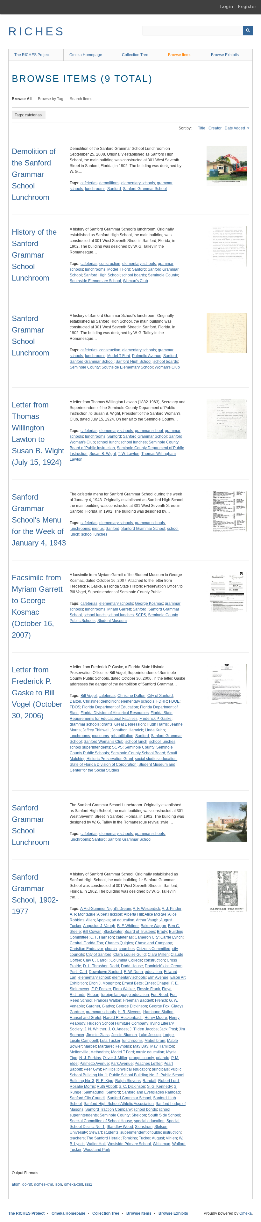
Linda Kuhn (155, 730)
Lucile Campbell (84, 1040)
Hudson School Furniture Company (117, 1023)
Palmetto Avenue (146, 356)
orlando (162, 1058)
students (111, 1132)
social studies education (156, 759)
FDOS (75, 707)
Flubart (93, 994)
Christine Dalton (131, 695)
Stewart (95, 1132)
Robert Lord (168, 1081)
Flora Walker (124, 989)
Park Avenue (122, 1063)
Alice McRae (155, 914)
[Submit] (248, 30)
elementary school (94, 977)
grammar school (149, 430)
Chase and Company (153, 943)
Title (201, 128)
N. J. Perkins (90, 1058)
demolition (110, 701)
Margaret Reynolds (114, 1046)
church (111, 949)
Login (226, 6)
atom (16, 1184)
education (153, 972)
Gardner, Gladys (100, 1006)
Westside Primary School (129, 1144)
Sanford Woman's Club (103, 741)
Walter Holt (96, 1144)
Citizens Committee (153, 949)
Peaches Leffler (148, 1063)
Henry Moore (156, 1017)
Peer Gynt (92, 1069)
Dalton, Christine (84, 701)
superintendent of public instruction (150, 1132)
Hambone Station (158, 1012)
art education (123, 920)
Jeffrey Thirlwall (95, 730)
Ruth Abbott (107, 1086)
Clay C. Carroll (96, 960)
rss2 (88, 1184)
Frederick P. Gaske (155, 718)
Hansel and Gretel (85, 1017)
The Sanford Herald (104, 1138)
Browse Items (179, 55)
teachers (77, 1138)
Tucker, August (151, 1138)
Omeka (245, 1213)
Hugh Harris (157, 724)
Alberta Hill (133, 914)
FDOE (174, 701)
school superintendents (90, 747)
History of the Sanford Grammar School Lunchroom (34, 255)
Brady (162, 931)
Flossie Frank (148, 989)
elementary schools (138, 183)
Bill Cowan (92, 931)
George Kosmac (149, 603)
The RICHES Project (32, 55)
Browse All (22, 99)
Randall (149, 1081)
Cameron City (147, 937)
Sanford (114, 189)
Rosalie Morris (82, 1086)
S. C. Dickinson (132, 1086)
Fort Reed (159, 994)
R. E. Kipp (104, 1081)
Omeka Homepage (85, 55)
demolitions (109, 183)
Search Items (81, 99)
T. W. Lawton (128, 453)
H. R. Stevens (129, 1012)
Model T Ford (118, 269)
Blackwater (113, 931)
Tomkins (130, 1138)
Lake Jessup (150, 1035)
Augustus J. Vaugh (99, 926)
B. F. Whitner (128, 926)
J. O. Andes (118, 1029)
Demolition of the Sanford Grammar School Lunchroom (34, 174)
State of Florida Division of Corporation (103, 764)
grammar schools (150, 523)
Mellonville (79, 1052)
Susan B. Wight (102, 453)
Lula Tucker (110, 1040)
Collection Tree (135, 55)
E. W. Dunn (133, 972)
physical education (133, 1069)
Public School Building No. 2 (134, 1075)
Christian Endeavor (86, 949)
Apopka (103, 920)
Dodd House (132, 966)
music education (150, 1052)
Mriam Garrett (119, 609)
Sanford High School (102, 275)
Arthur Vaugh (147, 920)
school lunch (108, 442)
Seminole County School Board (138, 753)
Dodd (114, 966)
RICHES (36, 31)
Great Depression (129, 724)
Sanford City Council (87, 1098)
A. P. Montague (82, 914)
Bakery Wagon (153, 926)
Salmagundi (93, 1092)
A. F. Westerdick (146, 908)
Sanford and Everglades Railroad (151, 1092)
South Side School (164, 1115)
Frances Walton (107, 1000)
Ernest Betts (132, 983)
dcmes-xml (43, 1184)
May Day (140, 1046)
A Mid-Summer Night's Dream (105, 908)
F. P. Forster (101, 989)
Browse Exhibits (225, 55)
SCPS (141, 615)
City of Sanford (160, 695)
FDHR (161, 701)
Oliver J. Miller (115, 1058)
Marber (90, 1046)
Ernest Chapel (157, 983)
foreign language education (125, 994)
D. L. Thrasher (95, 966)
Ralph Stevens (128, 1081)
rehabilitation (122, 736)
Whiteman (161, 1144)
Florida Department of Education (110, 707)
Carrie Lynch (171, 937)
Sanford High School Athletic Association (119, 1103)
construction (109, 263)
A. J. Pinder (171, 908)
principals (160, 1069)
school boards (134, 275)
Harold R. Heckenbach (123, 1017)
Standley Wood (120, 1126)
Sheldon (138, 1115)
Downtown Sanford (105, 972)
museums (100, 736)
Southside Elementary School (95, 281)
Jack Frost (168, 1029)
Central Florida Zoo (86, 943)
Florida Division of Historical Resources (115, 713)
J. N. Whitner (95, 1029)
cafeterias (89, 183)
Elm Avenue (158, 977)
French (161, 1000)
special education (149, 1121)
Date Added (235, 128)
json (58, 1184)
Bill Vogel (89, 695)
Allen (90, 920)
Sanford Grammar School (145, 189)
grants (107, 724)
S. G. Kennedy (159, 1086)
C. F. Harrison (102, 937)
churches (127, 949)
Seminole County (163, 275)
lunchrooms (95, 189)
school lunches (134, 442)
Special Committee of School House (101, 1121)
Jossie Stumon (124, 1035)
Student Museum (112, 620)
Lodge (168, 1035)
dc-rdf (27, 1184)
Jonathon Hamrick (127, 730)
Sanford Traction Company (108, 1109)
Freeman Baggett (138, 1000)
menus (98, 528)
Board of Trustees (139, 931)
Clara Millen (158, 954)
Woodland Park (96, 1149)
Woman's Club (135, 281)
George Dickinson (131, 1006)
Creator (215, 128)
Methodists (99, 1052)
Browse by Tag (50, 99)
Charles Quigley (119, 943)
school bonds (145, 1109)
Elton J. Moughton (104, 983)
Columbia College (126, 960)
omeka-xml (73, 1184)
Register (247, 6)
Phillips (109, 1069)
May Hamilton (162, 1046)
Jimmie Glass (97, 1035)
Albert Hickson (109, 914)
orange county (141, 1058)
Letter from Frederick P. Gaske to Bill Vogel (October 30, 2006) (37, 692)
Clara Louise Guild (129, 954)
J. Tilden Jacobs (144, 1029)
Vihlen (171, 1138)
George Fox (159, 1006)
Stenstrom (143, 1126)
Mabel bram (155, 1040)
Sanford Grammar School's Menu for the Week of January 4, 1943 (39, 520)
